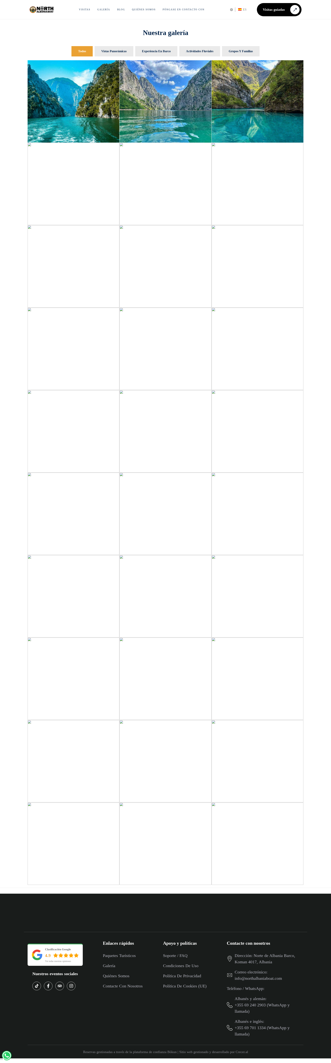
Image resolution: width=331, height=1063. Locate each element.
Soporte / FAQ (175, 955)
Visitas (84, 9)
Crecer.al (242, 1052)
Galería (103, 9)
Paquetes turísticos (119, 955)
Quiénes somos (144, 9)
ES (244, 9)
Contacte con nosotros (123, 986)
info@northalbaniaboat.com (258, 978)
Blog (121, 9)
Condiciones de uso (180, 965)
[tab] (82, 51)
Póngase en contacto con (184, 9)
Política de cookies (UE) (184, 986)
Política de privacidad (182, 975)
